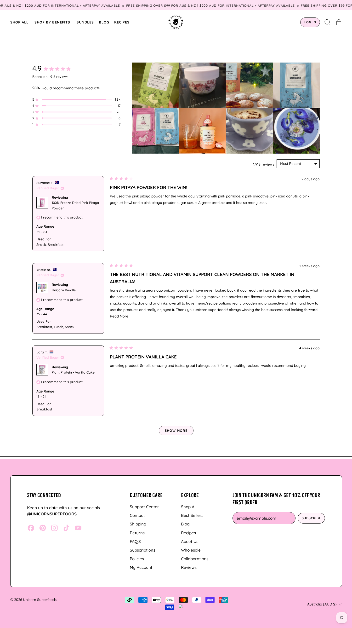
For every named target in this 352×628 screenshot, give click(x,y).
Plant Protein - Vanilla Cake (73, 372)
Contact (137, 515)
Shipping (138, 523)
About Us (189, 541)
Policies (137, 558)
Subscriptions (142, 550)
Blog (185, 523)
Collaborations (194, 558)
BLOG (104, 22)
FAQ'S (135, 541)
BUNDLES (85, 22)
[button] (327, 22)
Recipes (188, 532)
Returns (137, 532)
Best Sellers (192, 515)
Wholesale (191, 550)
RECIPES (122, 22)
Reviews (189, 567)
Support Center (144, 506)
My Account (141, 567)
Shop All (188, 506)
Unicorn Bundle (64, 290)
